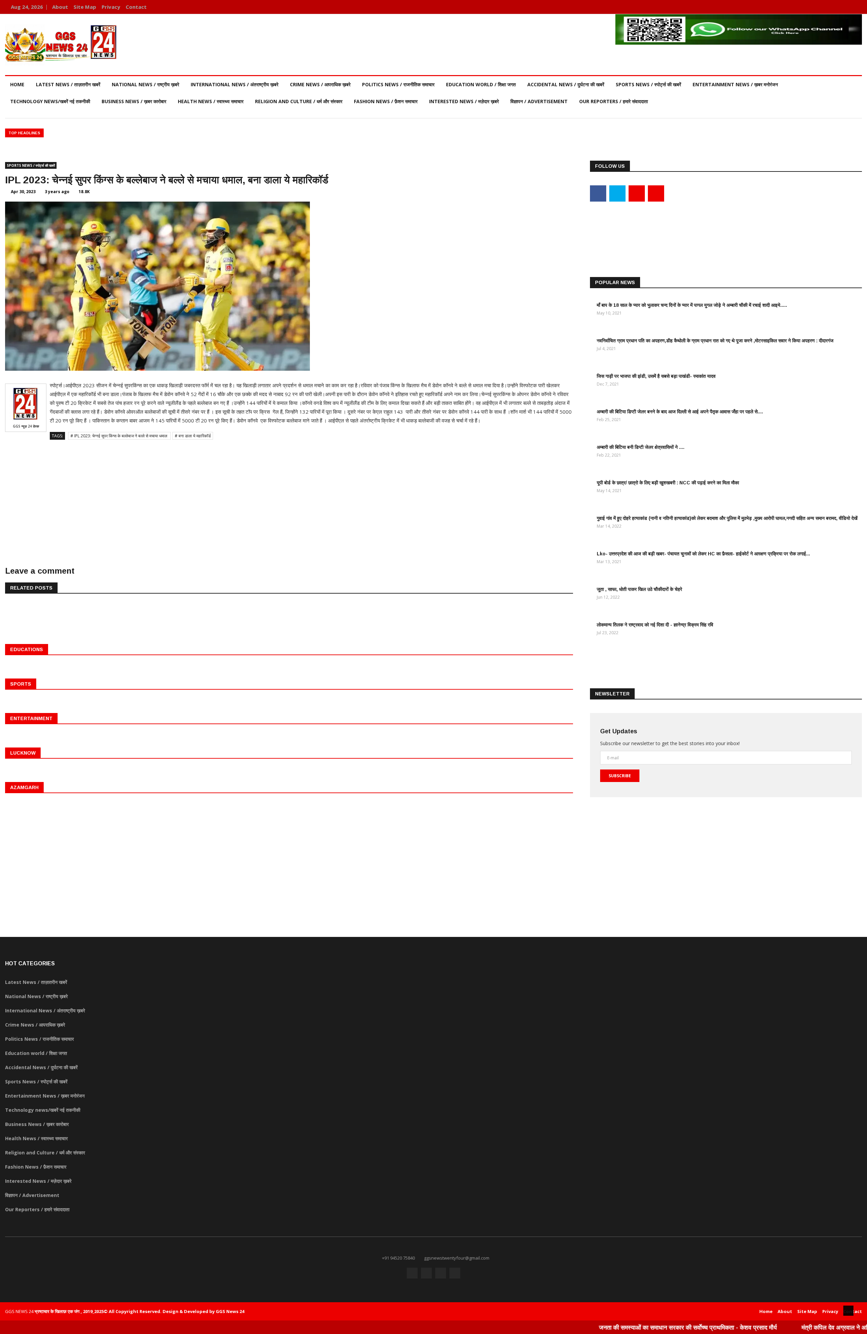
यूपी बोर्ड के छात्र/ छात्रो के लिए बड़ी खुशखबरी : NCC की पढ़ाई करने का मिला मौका (668, 482)
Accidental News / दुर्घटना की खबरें (565, 84)
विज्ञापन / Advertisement (539, 101)
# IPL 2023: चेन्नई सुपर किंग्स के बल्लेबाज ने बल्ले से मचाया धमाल (119, 436)
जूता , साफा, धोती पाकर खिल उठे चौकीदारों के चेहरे (639, 589)
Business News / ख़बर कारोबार (134, 101)
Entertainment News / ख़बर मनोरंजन (735, 84)
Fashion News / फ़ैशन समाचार (386, 101)
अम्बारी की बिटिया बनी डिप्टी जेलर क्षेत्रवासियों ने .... (640, 447)
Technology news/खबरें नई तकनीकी (50, 101)
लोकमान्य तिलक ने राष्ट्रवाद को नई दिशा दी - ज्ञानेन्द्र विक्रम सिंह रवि (655, 624)
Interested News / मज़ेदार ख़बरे (464, 101)
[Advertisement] (289, 494)
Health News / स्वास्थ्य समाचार (211, 101)
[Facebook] (825, 7)
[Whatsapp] (855, 7)
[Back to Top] (848, 1311)
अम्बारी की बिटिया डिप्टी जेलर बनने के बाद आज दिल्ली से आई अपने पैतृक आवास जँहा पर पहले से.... (680, 411)
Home (17, 84)
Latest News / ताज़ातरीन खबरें (68, 84)
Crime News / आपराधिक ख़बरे (320, 84)
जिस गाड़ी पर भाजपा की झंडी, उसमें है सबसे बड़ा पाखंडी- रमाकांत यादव (656, 376)
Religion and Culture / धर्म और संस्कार (298, 101)
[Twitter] (835, 7)
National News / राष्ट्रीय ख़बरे (145, 84)
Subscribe (620, 776)
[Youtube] (845, 7)
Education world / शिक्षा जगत (481, 84)
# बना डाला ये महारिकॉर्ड (193, 436)
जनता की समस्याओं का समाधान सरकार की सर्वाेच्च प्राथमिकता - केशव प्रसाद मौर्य (651, 1327)
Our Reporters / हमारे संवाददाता (613, 101)
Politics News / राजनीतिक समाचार (398, 84)
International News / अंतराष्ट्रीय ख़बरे (234, 84)
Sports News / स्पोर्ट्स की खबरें (648, 84)
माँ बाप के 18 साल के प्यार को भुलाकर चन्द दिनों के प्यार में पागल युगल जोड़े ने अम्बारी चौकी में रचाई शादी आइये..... (692, 305)
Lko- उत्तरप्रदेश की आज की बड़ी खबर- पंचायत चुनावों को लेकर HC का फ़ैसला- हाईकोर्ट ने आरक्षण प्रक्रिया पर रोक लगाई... (703, 553)
